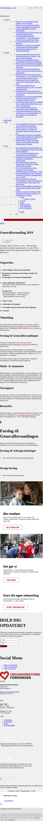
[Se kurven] (23, 220)
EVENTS (7, 242)
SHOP (22, 212)
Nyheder (35, 7)
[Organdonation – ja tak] (8, 8)
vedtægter (33, 417)
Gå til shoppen (8, 800)
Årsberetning (8, 722)
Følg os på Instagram (10, 667)
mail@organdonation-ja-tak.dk (19, 326)
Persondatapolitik (9, 725)
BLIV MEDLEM (25, 206)
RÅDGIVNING (25, 204)
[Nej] (16, 820)
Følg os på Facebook (10, 665)
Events (30, 7)
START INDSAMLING (15, 607)
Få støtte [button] (6, 52)
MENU (2, 223)
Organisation (8, 720)
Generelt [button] (6, 20)
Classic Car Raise (29, 199)
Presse (40, 7)
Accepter (36, 818)
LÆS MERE (11, 580)
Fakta (6, 122)
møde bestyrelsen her (26, 415)
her (7, 400)
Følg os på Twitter (10, 669)
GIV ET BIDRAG (26, 208)
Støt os (6, 146)
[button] (5, 16)
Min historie (8, 120)
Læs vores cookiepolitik (8, 820)
